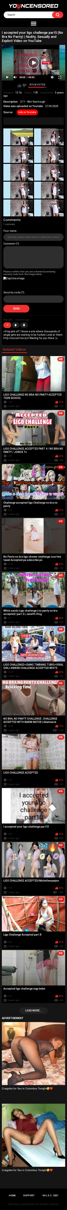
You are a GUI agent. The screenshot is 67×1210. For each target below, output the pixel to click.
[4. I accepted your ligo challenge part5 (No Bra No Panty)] (49, 154)
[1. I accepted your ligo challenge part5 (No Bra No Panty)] (18, 136)
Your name (9, 230)
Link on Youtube (27, 112)
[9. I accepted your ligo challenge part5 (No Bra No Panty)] (18, 207)
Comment (9, 243)
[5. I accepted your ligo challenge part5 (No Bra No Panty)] (18, 172)
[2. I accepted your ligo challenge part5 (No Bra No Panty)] (49, 136)
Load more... (33, 1010)
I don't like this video (24, 85)
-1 (24, 325)
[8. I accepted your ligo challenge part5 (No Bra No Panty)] (49, 190)
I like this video (19, 85)
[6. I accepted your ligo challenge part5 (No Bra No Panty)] (49, 172)
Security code (11, 292)
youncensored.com (29, 1204)
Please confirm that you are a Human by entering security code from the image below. (29, 273)
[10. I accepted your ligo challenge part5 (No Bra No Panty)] (49, 207)
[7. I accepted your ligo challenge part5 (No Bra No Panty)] (18, 190)
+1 (16, 325)
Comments (11, 220)
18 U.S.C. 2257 (50, 1195)
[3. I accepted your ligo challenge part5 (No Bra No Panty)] (18, 154)
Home (12, 1195)
